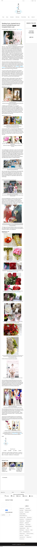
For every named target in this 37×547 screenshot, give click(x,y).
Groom (21, 531)
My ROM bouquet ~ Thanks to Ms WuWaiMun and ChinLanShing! (19, 469)
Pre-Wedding (21, 526)
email (21, 433)
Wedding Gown (11, 454)
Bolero (28, 528)
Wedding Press (22, 524)
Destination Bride (12, 453)
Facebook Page (14, 433)
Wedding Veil (21, 522)
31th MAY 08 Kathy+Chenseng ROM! (12, 469)
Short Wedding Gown (26, 531)
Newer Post (3, 492)
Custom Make (6, 453)
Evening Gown (22, 519)
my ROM (17, 66)
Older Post (22, 492)
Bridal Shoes (21, 535)
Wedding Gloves (29, 537)
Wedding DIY (27, 522)
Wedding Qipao (16, 454)
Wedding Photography (28, 526)
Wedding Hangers (22, 533)
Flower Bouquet (17, 453)
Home (2, 0)
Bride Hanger (27, 535)
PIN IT (20, 450)
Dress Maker (21, 510)
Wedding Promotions (28, 510)
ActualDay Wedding (5, 29)
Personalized (6, 454)
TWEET (10, 450)
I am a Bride (23, 544)
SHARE (5, 450)
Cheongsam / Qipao (22, 517)
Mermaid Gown (29, 517)
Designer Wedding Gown (23, 515)
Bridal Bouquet (15, 452)
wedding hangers (15, 271)
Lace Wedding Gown (29, 519)
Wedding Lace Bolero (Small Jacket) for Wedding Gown (4, 469)
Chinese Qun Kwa (22, 537)
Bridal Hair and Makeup (30, 533)
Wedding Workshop (22, 528)
